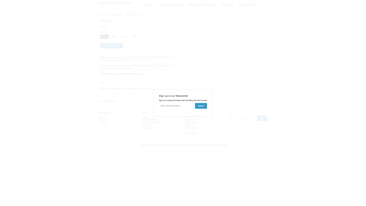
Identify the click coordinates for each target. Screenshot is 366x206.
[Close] (210, 91)
